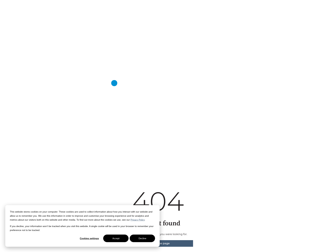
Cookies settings (89, 238)
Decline (142, 238)
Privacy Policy (138, 219)
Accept (115, 238)
